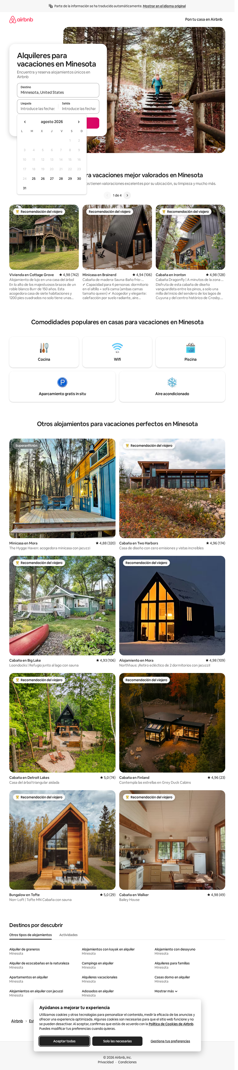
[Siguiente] (127, 195)
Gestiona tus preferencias (170, 1041)
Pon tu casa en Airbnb (203, 19)
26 (43, 179)
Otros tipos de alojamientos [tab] (30, 935)
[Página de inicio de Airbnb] (21, 19)
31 (24, 188)
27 (52, 179)
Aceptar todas (64, 1041)
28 (61, 179)
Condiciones (127, 1062)
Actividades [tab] (68, 935)
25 (34, 179)
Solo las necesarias (117, 1041)
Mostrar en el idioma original (164, 6)
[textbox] (37, 108)
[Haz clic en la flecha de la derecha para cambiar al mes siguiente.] (78, 121)
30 (79, 179)
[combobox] (58, 92)
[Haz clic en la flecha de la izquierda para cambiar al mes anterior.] (25, 121)
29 (70, 179)
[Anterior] (107, 195)
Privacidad (106, 1062)
